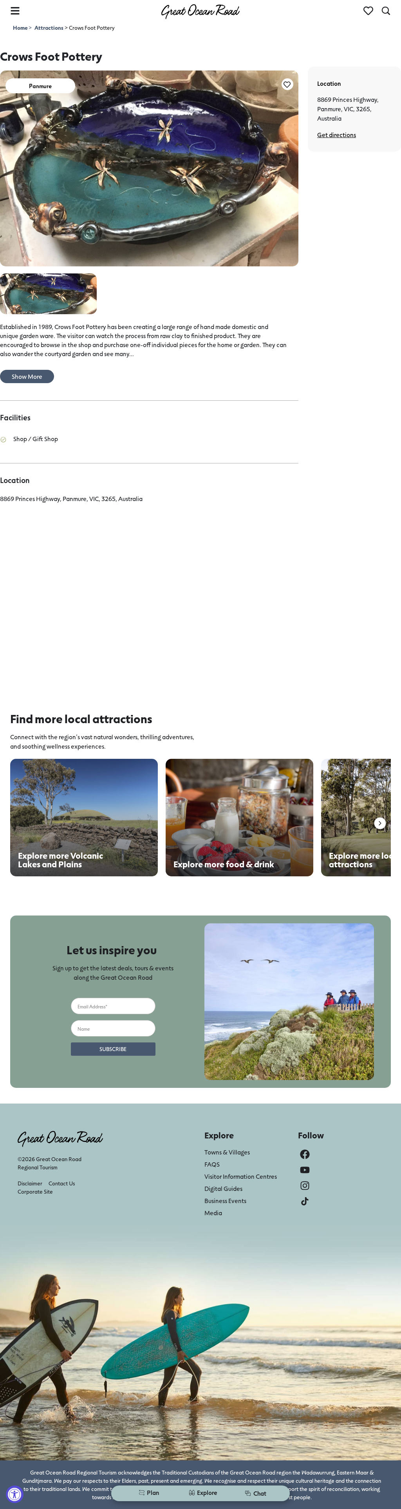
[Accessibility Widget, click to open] (14, 1494)
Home (21, 28)
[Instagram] (305, 1185)
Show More (27, 376)
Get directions (336, 134)
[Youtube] (305, 1170)
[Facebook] (305, 1154)
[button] (380, 823)
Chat (259, 1493)
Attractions (48, 28)
